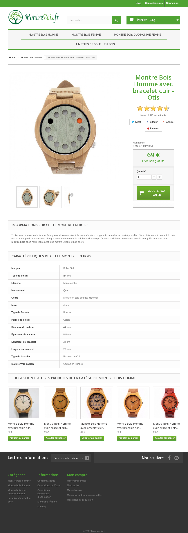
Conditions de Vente (48, 485)
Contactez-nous (154, 3)
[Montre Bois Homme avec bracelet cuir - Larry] (24, 403)
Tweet (137, 122)
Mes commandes (76, 480)
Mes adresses (74, 490)
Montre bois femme (86, 34)
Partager (153, 122)
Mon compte (77, 475)
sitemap (41, 506)
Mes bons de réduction (80, 499)
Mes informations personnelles (84, 495)
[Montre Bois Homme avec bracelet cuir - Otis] (27, 197)
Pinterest (154, 128)
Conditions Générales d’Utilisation (44, 493)
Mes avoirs (73, 485)
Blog (138, 3)
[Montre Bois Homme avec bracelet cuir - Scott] (133, 403)
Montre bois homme (43, 34)
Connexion (172, 3)
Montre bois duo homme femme (137, 34)
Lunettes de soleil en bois (95, 44)
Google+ (170, 122)
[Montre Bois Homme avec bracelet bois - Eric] (169, 403)
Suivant (72, 195)
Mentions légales (47, 501)
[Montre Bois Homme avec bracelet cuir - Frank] (96, 403)
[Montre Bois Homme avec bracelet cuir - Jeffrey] (60, 403)
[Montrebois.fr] (35, 17)
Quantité (141, 171)
